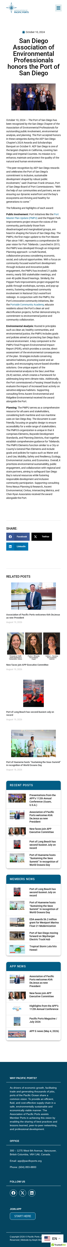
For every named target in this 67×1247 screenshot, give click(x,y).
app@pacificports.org (30, 1160)
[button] (58, 7)
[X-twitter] (22, 1193)
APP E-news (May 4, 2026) (44, 1031)
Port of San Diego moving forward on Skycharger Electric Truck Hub (43, 936)
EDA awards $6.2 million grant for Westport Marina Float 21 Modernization (44, 922)
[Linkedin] (31, 1193)
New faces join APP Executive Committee (27, 664)
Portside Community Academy (27, 304)
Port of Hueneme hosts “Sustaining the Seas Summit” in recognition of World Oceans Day (33, 763)
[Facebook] (13, 1193)
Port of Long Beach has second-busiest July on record (42, 844)
